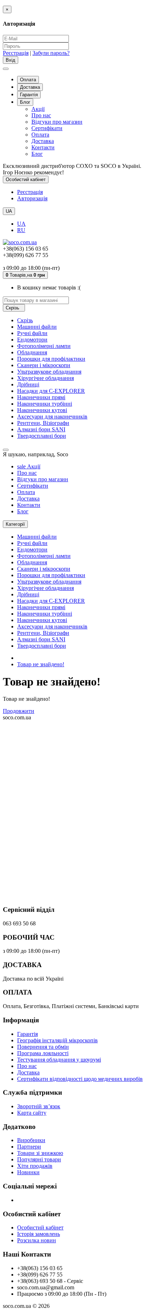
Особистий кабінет (40, 1227)
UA (21, 224)
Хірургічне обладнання (45, 378)
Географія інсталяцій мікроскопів (57, 1040)
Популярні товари (39, 1159)
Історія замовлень (38, 1234)
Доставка (30, 87)
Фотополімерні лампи (44, 346)
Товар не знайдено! (40, 664)
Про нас (41, 115)
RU (21, 230)
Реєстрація (16, 53)
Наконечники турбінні (44, 404)
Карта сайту (31, 1113)
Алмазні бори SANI (41, 429)
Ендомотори (32, 340)
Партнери (29, 1147)
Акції (38, 109)
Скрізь (25, 320)
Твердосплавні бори (41, 436)
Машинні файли (37, 327)
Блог (25, 102)
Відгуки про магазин (56, 122)
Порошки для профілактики (51, 359)
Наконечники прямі (41, 397)
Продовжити (18, 711)
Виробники (31, 1140)
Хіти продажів (34, 1166)
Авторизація (32, 198)
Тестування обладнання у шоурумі (59, 1060)
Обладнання (32, 352)
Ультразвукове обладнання (49, 372)
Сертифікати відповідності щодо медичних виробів (80, 1079)
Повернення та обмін (43, 1047)
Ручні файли (32, 333)
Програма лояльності (43, 1053)
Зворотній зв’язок (38, 1106)
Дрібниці (28, 384)
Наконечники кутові (42, 410)
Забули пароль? (51, 53)
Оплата (28, 79)
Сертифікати (46, 128)
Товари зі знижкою (40, 1153)
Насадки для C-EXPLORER (51, 391)
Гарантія (29, 94)
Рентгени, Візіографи (43, 423)
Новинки (28, 1172)
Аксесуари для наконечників (52, 416)
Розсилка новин (36, 1240)
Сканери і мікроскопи (43, 365)
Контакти (43, 147)
